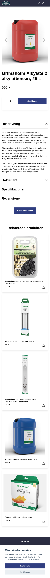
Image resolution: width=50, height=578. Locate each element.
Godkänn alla (25, 566)
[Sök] (39, 3)
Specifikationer (13, 189)
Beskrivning (11, 124)
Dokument (9, 180)
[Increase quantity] (14, 101)
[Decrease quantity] (6, 101)
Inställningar (25, 572)
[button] (44, 40)
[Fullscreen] (25, 39)
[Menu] (47, 3)
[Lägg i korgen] (43, 287)
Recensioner (11, 198)
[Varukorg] (43, 3)
